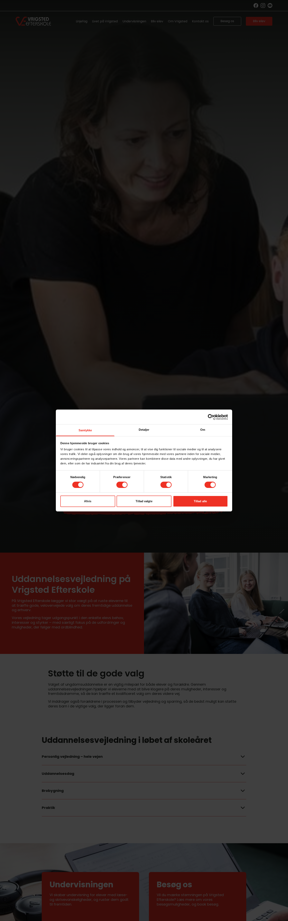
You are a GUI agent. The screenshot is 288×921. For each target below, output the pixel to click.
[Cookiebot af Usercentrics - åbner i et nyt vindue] (211, 417)
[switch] (122, 485)
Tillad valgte (144, 501)
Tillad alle (200, 501)
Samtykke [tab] (85, 430)
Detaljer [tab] (144, 429)
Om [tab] (202, 429)
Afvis (87, 501)
